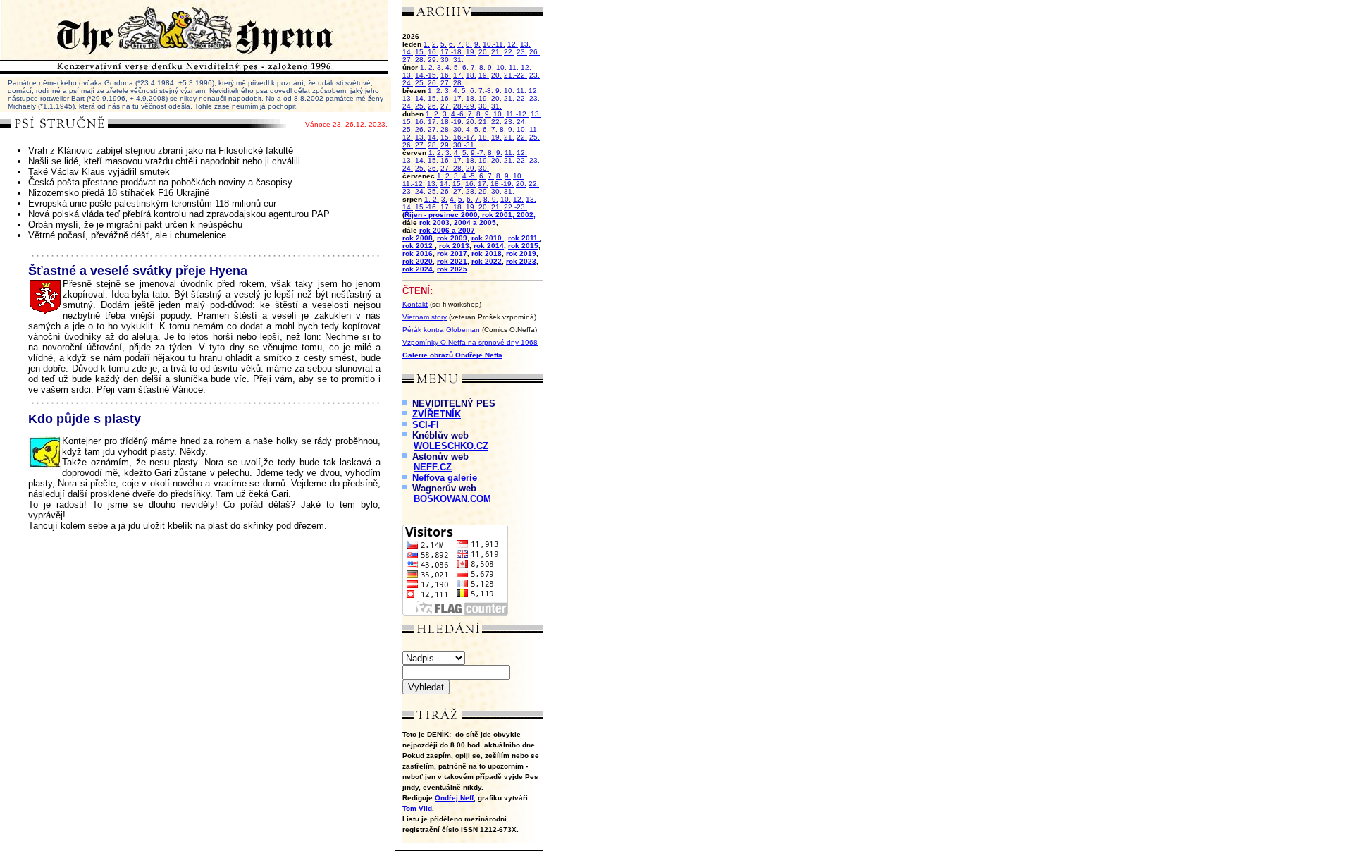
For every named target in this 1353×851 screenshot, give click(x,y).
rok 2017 (452, 253)
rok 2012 (418, 246)
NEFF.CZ (433, 467)
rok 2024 (417, 269)
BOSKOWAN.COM (452, 499)
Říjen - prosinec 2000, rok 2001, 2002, (470, 215)
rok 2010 (487, 238)
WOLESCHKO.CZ (451, 446)
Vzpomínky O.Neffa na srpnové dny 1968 (470, 342)
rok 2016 (417, 253)
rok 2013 (454, 246)
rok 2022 (486, 261)
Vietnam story (424, 317)
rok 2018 (486, 253)
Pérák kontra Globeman (441, 329)
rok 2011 (524, 238)
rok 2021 (452, 261)
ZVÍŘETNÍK (436, 414)
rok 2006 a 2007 (447, 230)
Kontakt (415, 304)
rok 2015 (523, 246)
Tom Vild (417, 808)
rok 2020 (417, 261)
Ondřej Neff (454, 798)
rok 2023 (521, 261)
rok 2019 (521, 253)
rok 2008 (417, 238)
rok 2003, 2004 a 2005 (457, 222)
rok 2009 (452, 238)
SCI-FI (425, 425)
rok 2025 (452, 269)
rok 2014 (489, 246)
